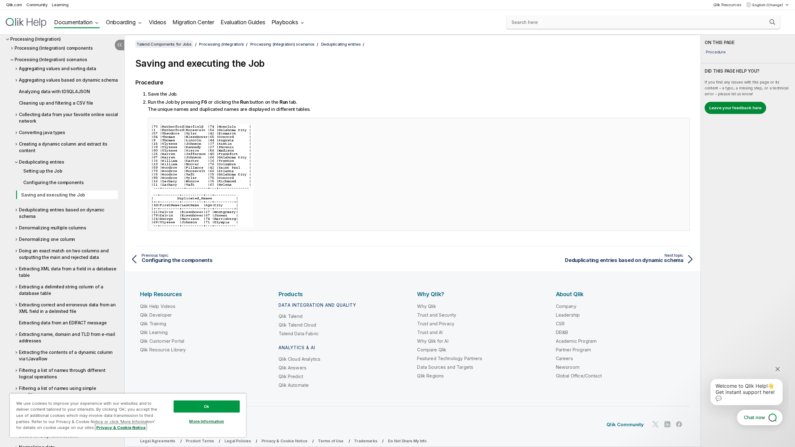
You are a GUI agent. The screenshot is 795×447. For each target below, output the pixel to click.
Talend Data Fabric (299, 333)
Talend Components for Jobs (164, 44)
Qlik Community (625, 424)
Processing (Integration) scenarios (51, 59)
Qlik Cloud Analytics (299, 359)
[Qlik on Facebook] (679, 424)
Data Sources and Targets (445, 367)
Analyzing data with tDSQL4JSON (54, 91)
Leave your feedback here (735, 107)
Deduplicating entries (41, 162)
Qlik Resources (727, 4)
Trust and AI (430, 332)
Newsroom (567, 367)
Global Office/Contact (579, 375)
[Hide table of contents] (119, 45)
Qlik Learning (154, 332)
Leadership (568, 315)
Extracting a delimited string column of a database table (61, 290)
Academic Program (576, 341)
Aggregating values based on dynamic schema (68, 80)
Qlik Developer (156, 315)
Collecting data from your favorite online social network (68, 118)
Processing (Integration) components (54, 48)
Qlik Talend (290, 316)
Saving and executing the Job (53, 194)
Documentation (73, 22)
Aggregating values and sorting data (57, 68)
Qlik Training (153, 323)
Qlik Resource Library (163, 349)
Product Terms (200, 441)
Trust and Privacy (435, 323)
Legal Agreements (157, 441)
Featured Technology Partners (449, 358)
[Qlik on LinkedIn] (667, 424)
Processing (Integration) (35, 39)
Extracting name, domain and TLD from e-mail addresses (67, 337)
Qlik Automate (294, 385)
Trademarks (365, 441)
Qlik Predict (291, 376)
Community (37, 4)
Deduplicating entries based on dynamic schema (61, 213)
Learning (60, 4)
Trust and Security (436, 315)
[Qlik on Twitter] (655, 424)
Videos (157, 22)
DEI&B (562, 332)
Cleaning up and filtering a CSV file (56, 103)
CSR (560, 323)
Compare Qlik (431, 349)
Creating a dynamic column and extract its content (63, 147)
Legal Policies (238, 441)
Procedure (716, 51)
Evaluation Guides (242, 22)
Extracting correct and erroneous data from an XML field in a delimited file (67, 308)
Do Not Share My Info (407, 441)
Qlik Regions (430, 375)
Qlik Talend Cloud (297, 324)
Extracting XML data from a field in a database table (67, 272)
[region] (128, 415)
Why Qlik (426, 306)
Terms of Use (331, 441)
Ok (206, 406)
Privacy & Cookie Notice (284, 441)
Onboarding (121, 22)
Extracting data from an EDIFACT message (63, 322)
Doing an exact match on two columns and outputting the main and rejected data (63, 254)
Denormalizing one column (47, 239)
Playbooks (284, 22)
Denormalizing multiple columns (52, 227)
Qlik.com (14, 4)
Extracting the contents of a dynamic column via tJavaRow (65, 355)
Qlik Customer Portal (162, 341)
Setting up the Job (42, 171)
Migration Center (193, 22)
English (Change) (768, 5)
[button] (772, 22)
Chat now (754, 417)
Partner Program (573, 349)
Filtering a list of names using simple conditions (57, 391)
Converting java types (42, 132)
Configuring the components (53, 182)
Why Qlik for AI (432, 341)
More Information (206, 421)
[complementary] (748, 241)
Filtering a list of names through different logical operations (62, 373)
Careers (564, 358)
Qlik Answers (293, 367)
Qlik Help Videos (158, 306)
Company (566, 306)
